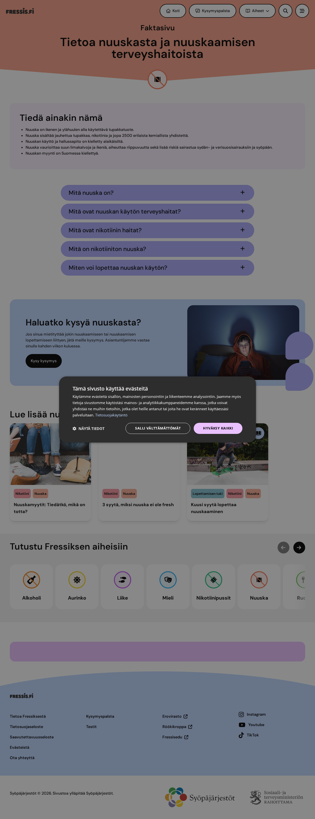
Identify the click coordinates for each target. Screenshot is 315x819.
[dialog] (157, 409)
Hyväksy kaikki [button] (218, 428)
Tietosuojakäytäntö (111, 414)
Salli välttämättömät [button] (158, 428)
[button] (89, 428)
